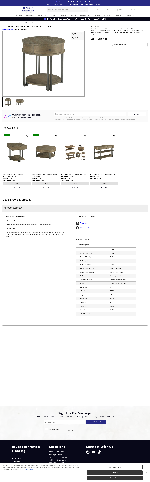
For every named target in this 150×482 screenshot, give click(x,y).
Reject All (115, 472)
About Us (107, 15)
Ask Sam (137, 114)
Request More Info (120, 44)
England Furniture (7, 29)
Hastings (59, 4)
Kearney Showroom (57, 452)
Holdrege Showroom (57, 460)
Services (97, 15)
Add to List (78, 38)
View (16, 183)
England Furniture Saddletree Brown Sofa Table (103, 174)
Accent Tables (36, 23)
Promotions (42, 15)
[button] (91, 9)
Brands (53, 15)
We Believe (118, 15)
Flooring (73, 15)
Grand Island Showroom (59, 457)
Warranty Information (87, 228)
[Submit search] (83, 10)
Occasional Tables (24, 23)
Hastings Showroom (57, 454)
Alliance (99, 4)
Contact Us (130, 15)
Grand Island (69, 4)
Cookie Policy (28, 469)
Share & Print (78, 34)
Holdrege (80, 4)
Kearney (50, 4)
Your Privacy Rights (114, 467)
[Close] (146, 472)
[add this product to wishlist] (27, 136)
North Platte (90, 4)
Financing (63, 15)
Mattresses (30, 15)
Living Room (13, 23)
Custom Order (85, 15)
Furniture (19, 15)
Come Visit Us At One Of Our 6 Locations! (76, 2)
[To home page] (28, 10)
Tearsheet (83, 223)
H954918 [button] (24, 29)
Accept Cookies (115, 478)
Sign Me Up (96, 422)
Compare (18, 187)
